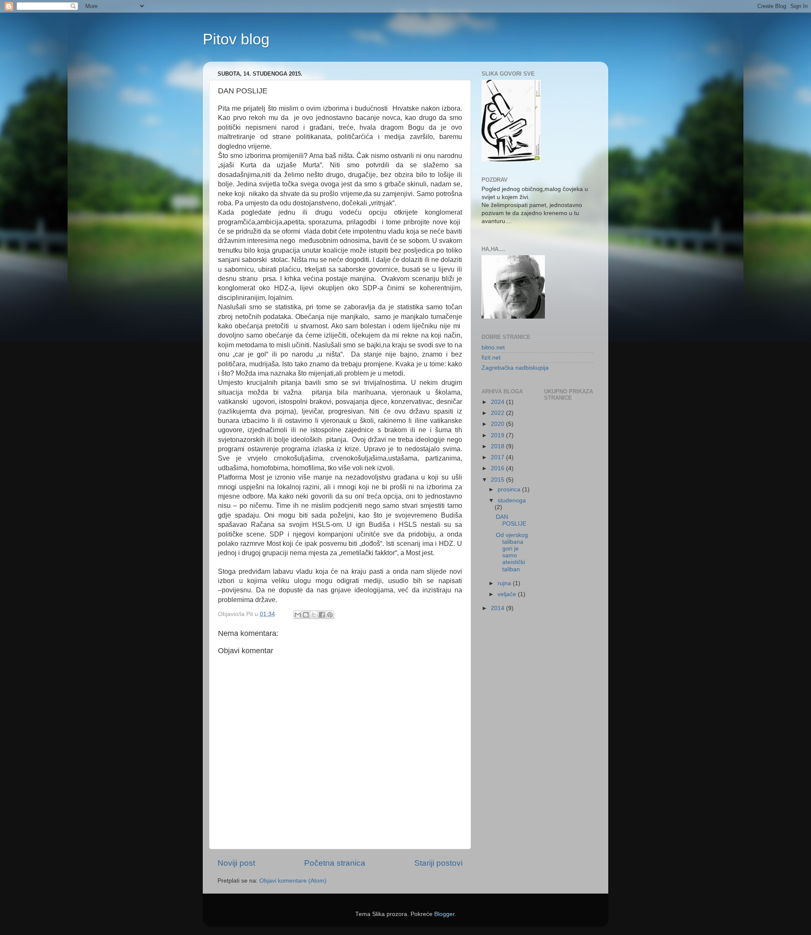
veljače (508, 594)
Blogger (444, 914)
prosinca (510, 489)
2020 (498, 424)
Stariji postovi (438, 863)
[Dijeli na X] (314, 615)
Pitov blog (236, 39)
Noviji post (236, 863)
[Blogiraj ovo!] (306, 615)
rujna (505, 583)
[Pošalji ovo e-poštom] (298, 615)
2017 (498, 457)
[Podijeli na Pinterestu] (330, 615)
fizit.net (491, 357)
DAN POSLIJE (511, 520)
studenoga (512, 500)
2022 (498, 413)
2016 (498, 468)
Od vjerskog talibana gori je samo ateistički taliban (512, 552)
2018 (498, 446)
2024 (498, 402)
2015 (498, 480)
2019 (498, 435)
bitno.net (493, 347)
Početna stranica (334, 863)
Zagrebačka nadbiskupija (515, 368)
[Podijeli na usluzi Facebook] (322, 615)
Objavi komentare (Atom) (293, 881)
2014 (498, 608)
